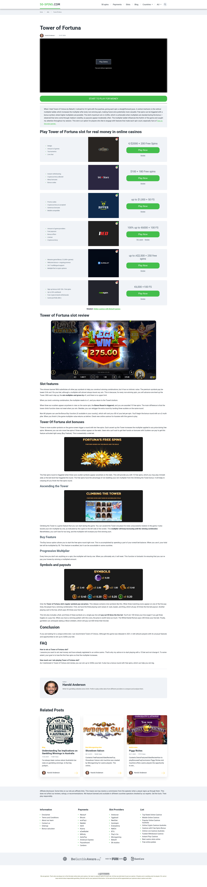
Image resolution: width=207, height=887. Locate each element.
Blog (136, 4)
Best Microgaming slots (93, 747)
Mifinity (83, 834)
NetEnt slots (133, 747)
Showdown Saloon (94, 750)
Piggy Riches (135, 750)
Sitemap (45, 826)
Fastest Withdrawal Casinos (152, 834)
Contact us (46, 823)
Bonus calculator (48, 829)
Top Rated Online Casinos (152, 815)
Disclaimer (46, 815)
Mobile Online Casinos (150, 818)
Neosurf (83, 815)
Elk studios (115, 843)
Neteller (83, 823)
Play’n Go (114, 834)
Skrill (82, 826)
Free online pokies (149, 842)
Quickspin (115, 823)
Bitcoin (82, 818)
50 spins (105, 4)
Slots (128, 4)
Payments (117, 4)
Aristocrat (114, 815)
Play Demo (103, 62)
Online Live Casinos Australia (153, 831)
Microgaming (116, 837)
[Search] (165, 4)
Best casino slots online (151, 839)
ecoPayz (83, 820)
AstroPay (83, 837)
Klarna (82, 829)
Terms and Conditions (50, 818)
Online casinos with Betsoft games (107, 309)
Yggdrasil (114, 818)
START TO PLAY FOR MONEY (107, 99)
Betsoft (114, 840)
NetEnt (113, 829)
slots (48, 12)
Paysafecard (85, 843)
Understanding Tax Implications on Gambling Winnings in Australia (60, 752)
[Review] (103, 149)
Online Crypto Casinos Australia (154, 825)
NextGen (114, 820)
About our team (48, 820)
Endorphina (115, 826)
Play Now (146, 151)
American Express (87, 840)
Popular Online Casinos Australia (151, 821)
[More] (76, 773)
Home (41, 12)
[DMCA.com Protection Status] (103, 874)
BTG (112, 831)
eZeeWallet (84, 831)
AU (158, 4)
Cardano (83, 845)
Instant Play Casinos (150, 837)
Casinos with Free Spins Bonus (154, 828)
